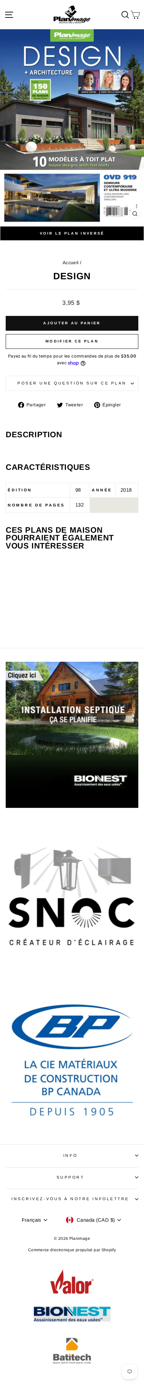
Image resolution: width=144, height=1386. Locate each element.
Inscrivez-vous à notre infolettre (70, 1198)
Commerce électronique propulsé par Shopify (72, 1250)
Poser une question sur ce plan (72, 383)
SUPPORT (70, 1177)
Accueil (71, 262)
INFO (70, 1155)
